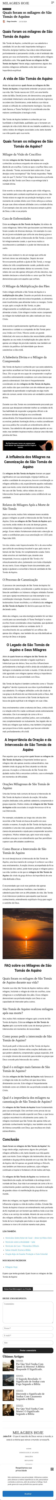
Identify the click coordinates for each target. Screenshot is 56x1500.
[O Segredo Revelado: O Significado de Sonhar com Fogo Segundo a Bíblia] (8, 1380)
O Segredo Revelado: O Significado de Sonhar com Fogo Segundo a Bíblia (30, 1381)
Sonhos (19, 1360)
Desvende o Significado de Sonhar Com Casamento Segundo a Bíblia (30, 1396)
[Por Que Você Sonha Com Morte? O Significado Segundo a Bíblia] (8, 1410)
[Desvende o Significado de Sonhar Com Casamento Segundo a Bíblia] (8, 1395)
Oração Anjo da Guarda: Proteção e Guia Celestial (26, 1254)
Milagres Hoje (11, 1267)
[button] (52, 1469)
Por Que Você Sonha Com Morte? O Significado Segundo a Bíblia (29, 1411)
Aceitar (28, 1494)
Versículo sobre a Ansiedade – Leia (20, 1242)
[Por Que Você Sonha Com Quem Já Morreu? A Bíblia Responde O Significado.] (8, 1365)
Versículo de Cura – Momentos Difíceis (22, 1246)
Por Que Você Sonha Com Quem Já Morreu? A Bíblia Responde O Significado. (30, 1366)
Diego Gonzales (12, 21)
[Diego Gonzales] (4, 21)
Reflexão (7, 9)
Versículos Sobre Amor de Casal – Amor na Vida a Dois (28, 1238)
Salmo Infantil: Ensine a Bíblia (17, 1250)
